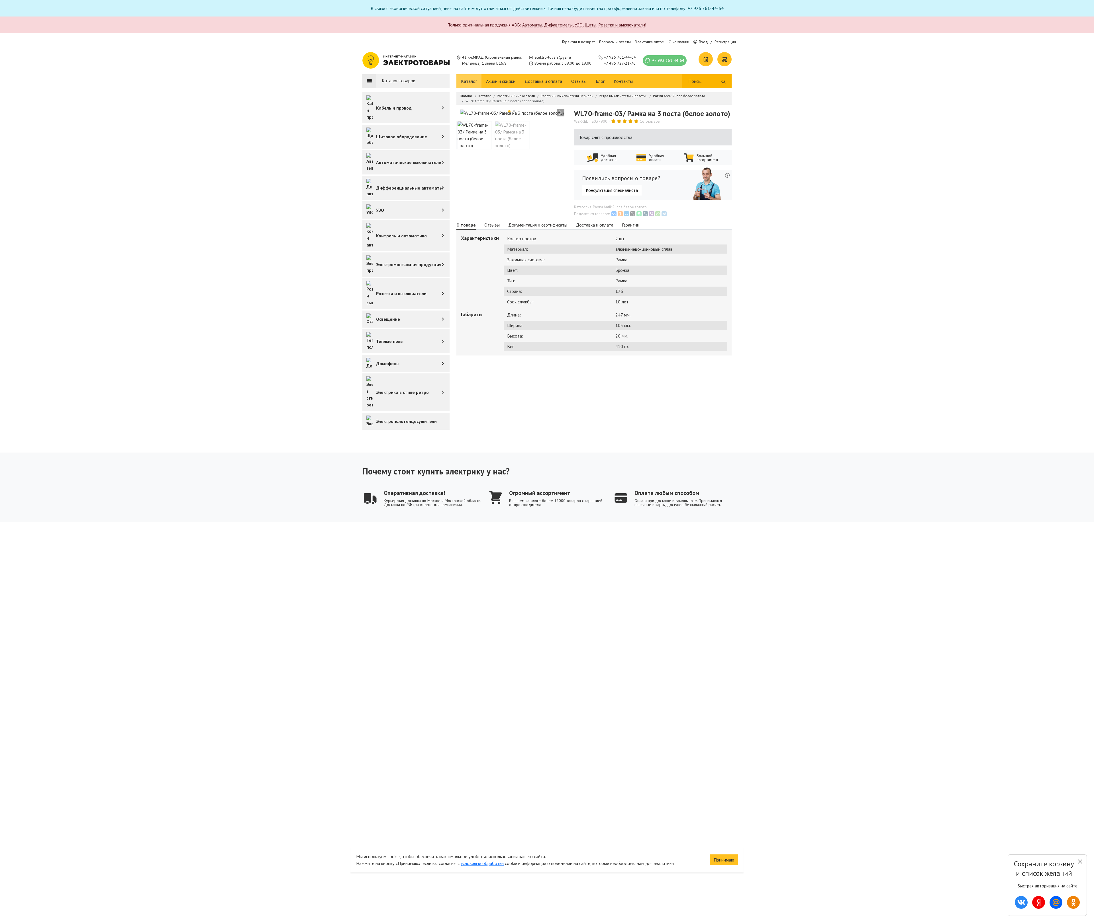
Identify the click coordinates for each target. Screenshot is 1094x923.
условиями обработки (482, 863)
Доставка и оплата (543, 81)
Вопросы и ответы (615, 41)
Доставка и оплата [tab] (594, 225)
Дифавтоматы (558, 25)
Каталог (469, 81)
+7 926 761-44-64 (620, 57)
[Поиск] (723, 81)
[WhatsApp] (657, 213)
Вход (703, 41)
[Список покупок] (706, 59)
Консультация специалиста (612, 190)
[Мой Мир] (626, 213)
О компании (679, 41)
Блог (600, 81)
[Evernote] (639, 213)
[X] (632, 213)
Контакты (623, 81)
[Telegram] (664, 213)
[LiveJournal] (645, 213)
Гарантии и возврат (578, 41)
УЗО (579, 25)
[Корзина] (724, 59)
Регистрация (725, 41)
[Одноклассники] (620, 213)
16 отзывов (650, 121)
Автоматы (532, 25)
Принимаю (724, 860)
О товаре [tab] (466, 225)
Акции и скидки (500, 81)
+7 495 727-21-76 (620, 63)
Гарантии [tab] (630, 225)
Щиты (590, 25)
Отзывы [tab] (492, 225)
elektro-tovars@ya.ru (552, 57)
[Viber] (651, 213)
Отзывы (579, 81)
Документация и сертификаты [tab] (537, 225)
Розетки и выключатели (621, 25)
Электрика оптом (649, 41)
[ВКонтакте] (614, 213)
